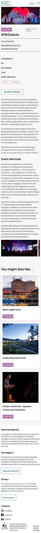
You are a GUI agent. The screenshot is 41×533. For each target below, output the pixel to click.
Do (2, 63)
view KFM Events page (20, 297)
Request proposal (12, 92)
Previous (3, 248)
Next (37, 248)
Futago (37, 530)
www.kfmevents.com (9, 48)
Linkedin (6, 519)
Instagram (6, 511)
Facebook (6, 515)
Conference (7, 58)
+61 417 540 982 (7, 41)
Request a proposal (11, 471)
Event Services (8, 77)
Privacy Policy (8, 498)
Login (31, 3)
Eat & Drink (6, 68)
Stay (3, 72)
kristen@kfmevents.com (10, 45)
